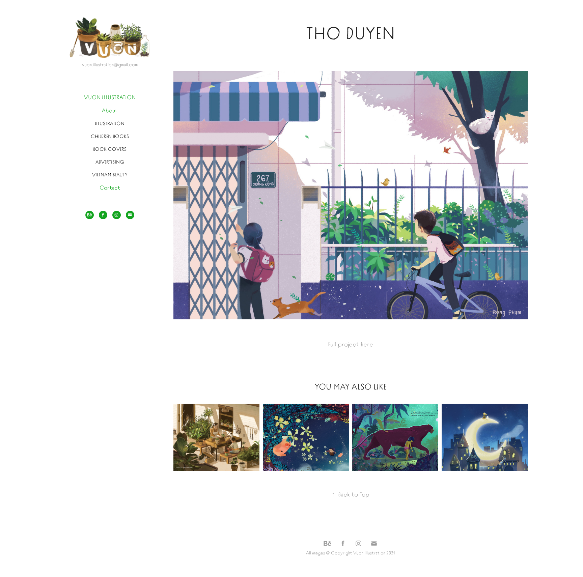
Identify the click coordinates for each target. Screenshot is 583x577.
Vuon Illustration (369, 552)
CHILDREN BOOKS (110, 136)
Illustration (109, 123)
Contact (110, 187)
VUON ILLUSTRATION (110, 97)
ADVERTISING (109, 161)
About (109, 110)
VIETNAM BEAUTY (110, 174)
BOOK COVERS (110, 148)
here (367, 343)
